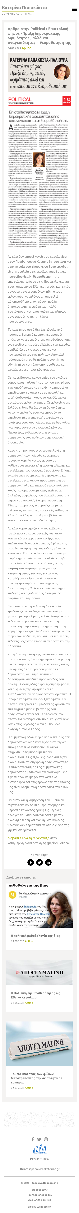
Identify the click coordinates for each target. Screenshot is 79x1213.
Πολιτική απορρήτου (39, 1194)
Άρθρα (26, 48)
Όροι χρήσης (40, 1189)
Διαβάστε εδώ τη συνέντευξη (28, 838)
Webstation (44, 1206)
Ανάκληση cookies (39, 1199)
